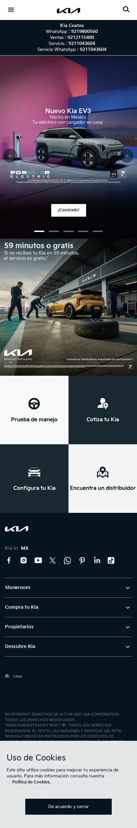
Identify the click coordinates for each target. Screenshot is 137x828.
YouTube (38, 560)
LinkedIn (97, 560)
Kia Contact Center (67, 560)
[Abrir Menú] (11, 9)
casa (17, 676)
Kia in (17, 548)
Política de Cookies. (31, 782)
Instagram (24, 560)
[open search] (126, 9)
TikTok (111, 560)
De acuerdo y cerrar (68, 806)
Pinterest (82, 560)
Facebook (9, 560)
